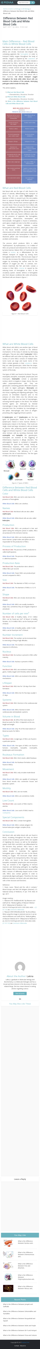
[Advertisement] (20, 35)
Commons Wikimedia (17, 910)
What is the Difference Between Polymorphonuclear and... (26, 1277)
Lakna (17, 27)
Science (11, 9)
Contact (16, 1346)
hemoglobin (25, 54)
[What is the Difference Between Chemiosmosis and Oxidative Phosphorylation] (10, 1254)
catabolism (31, 59)
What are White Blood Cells (16, 97)
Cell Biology (26, 9)
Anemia (22, 268)
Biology (17, 9)
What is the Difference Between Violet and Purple (19, 1326)
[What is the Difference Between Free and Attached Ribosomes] (10, 1265)
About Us (23, 1346)
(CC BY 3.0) (6, 923)
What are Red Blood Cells (15, 92)
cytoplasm (28, 363)
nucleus (13, 252)
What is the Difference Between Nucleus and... (25, 1242)
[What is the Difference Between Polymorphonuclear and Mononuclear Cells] (10, 1277)
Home (5, 9)
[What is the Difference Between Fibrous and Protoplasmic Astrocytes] (10, 1288)
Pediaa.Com (25, 1342)
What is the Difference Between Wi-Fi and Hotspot (20, 1330)
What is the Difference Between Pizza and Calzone (20, 1335)
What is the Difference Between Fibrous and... (25, 1287)
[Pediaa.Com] (7, 2)
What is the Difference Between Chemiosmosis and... (26, 1254)
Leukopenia (6, 813)
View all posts (20, 993)
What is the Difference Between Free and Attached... (25, 1266)
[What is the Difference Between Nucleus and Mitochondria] (10, 1243)
